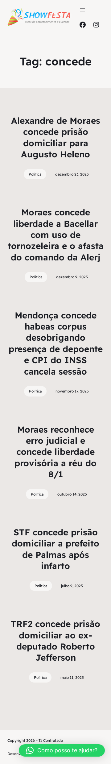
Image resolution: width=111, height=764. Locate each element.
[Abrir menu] (82, 10)
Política (35, 174)
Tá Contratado (51, 740)
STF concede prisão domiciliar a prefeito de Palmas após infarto (55, 549)
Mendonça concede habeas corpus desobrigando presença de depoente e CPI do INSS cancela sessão (56, 343)
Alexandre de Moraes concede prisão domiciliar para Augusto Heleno (55, 137)
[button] (62, 750)
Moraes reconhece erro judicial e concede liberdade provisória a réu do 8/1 (55, 452)
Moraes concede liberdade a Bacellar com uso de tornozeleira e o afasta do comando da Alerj (56, 235)
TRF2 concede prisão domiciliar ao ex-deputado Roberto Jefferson (55, 640)
